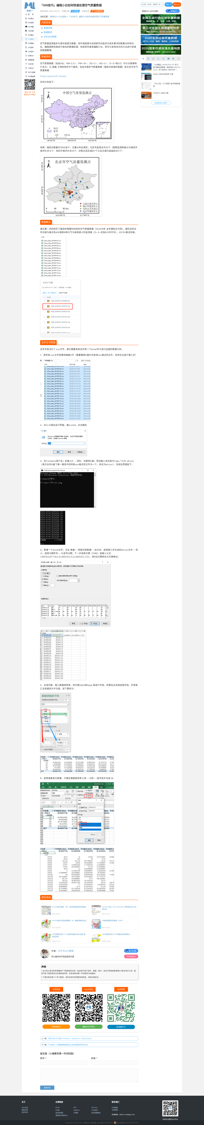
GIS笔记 (31, 18)
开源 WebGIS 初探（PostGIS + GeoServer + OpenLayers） (70, 1038)
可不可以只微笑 (66, 951)
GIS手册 (31, 31)
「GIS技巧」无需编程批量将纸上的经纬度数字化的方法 (68, 1045)
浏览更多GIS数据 (161, 103)
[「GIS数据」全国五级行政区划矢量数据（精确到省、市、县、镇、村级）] (161, 23)
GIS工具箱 (31, 72)
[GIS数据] (148, 58)
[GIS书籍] (168, 58)
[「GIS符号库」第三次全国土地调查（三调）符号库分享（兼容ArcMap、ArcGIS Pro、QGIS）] (161, 33)
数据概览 (48, 32)
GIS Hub (94, 1107)
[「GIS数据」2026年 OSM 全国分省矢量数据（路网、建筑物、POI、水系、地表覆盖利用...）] (161, 43)
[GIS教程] (163, 58)
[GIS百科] (158, 58)
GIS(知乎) (94, 1110)
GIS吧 (57, 1110)
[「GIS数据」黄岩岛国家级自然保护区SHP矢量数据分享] (146, 85)
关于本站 (25, 1107)
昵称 (43, 1058)
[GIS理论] (178, 58)
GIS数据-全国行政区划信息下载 (164, 65)
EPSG (57, 1107)
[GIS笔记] (153, 58)
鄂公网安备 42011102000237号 (128, 1123)
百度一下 (168, 4)
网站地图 (93, 1123)
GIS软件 (31, 51)
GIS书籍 (31, 27)
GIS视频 (31, 23)
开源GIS (31, 56)
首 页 (31, 14)
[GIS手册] (173, 58)
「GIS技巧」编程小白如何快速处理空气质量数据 (88, 16)
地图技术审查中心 (61, 1115)
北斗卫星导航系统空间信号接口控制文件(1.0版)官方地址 (166, 75)
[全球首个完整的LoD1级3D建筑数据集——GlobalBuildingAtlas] (146, 95)
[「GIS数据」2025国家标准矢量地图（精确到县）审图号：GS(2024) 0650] (161, 54)
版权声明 (25, 1110)
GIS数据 (31, 43)
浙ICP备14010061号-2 (105, 1123)
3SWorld (76, 1110)
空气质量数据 (97, 11)
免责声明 (25, 1112)
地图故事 (31, 60)
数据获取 (48, 28)
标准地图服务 (96, 1113)
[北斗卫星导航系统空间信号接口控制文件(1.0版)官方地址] (146, 76)
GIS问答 (31, 64)
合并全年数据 (50, 36)
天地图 (75, 1113)
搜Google (177, 4)
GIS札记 (31, 68)
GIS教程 (31, 39)
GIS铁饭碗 (31, 76)
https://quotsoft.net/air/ (53, 76)
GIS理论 (31, 35)
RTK (74, 1107)
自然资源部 (59, 1113)
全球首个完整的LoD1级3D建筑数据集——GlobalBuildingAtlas (166, 94)
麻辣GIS (53, 16)
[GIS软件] (143, 58)
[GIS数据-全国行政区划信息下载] (146, 66)
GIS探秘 (75, 11)
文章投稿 (115, 1110)
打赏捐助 (115, 1107)
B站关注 (133, 956)
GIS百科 (31, 47)
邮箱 (94, 1058)
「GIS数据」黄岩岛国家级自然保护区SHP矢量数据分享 (166, 84)
